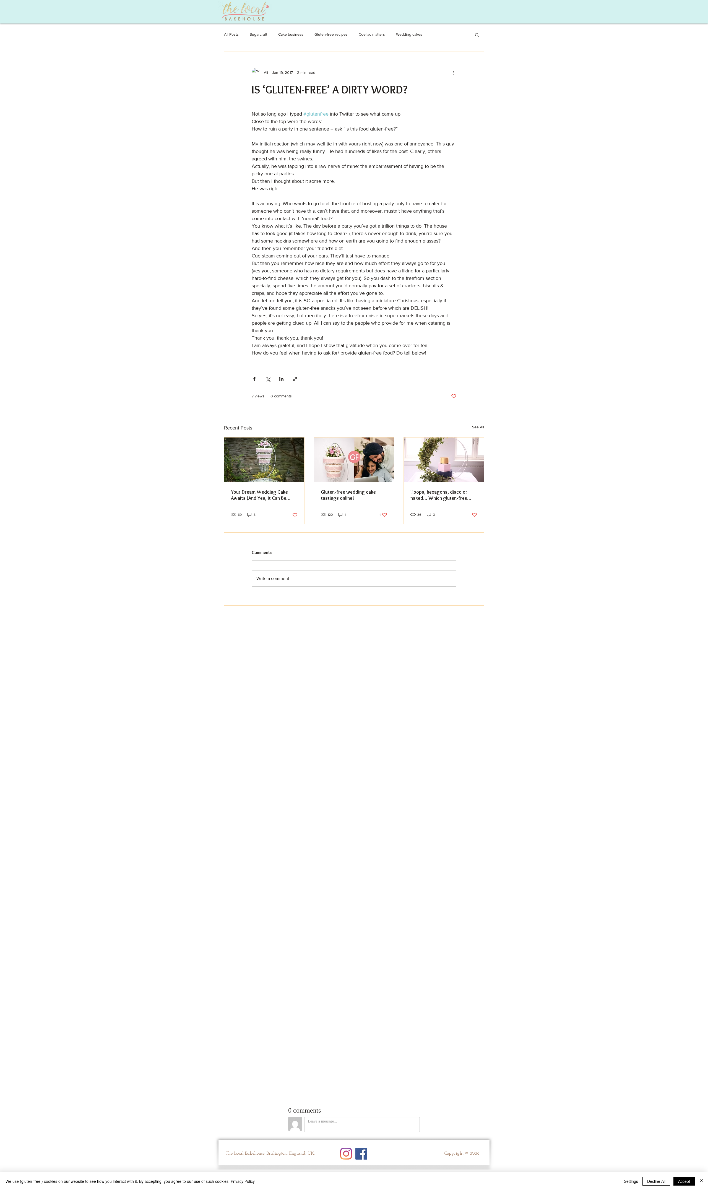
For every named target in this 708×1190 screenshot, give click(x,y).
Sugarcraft (258, 34)
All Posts (231, 34)
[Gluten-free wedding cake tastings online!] (354, 460)
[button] (477, 34)
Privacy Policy (243, 1181)
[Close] (701, 1181)
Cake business (290, 34)
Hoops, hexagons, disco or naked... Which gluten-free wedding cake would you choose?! (438, 495)
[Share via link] (295, 379)
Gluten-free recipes (331, 34)
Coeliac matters (372, 34)
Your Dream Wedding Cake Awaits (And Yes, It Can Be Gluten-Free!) (259, 495)
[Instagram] (346, 1154)
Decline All (656, 1181)
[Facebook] (361, 1154)
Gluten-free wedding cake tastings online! (348, 495)
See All (478, 427)
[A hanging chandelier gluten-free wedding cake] (264, 460)
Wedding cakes (409, 34)
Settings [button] (631, 1181)
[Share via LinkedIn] (281, 379)
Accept (684, 1181)
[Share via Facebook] (254, 379)
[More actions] (453, 72)
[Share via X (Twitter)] (267, 379)
